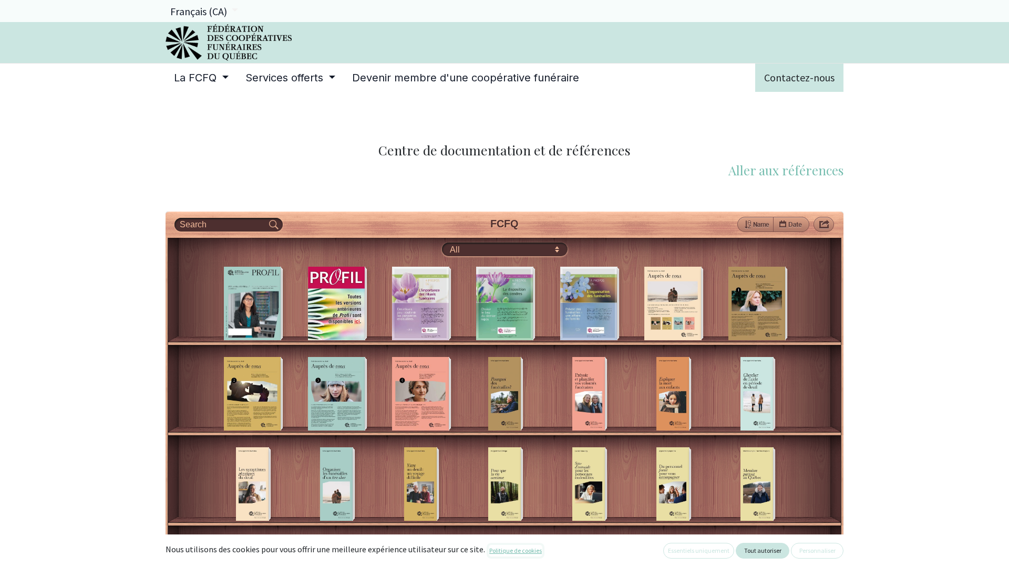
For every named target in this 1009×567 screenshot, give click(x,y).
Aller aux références (785, 170)
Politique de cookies (515, 550)
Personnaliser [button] (817, 550)
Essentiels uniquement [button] (698, 550)
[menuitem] (201, 78)
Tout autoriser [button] (762, 550)
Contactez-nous (799, 77)
